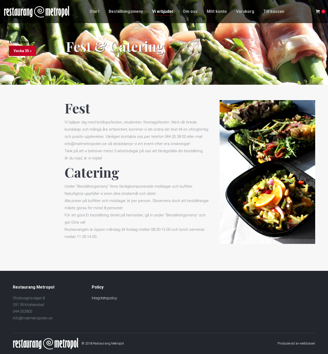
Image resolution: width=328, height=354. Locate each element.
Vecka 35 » (23, 51)
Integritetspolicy (104, 298)
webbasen (307, 343)
